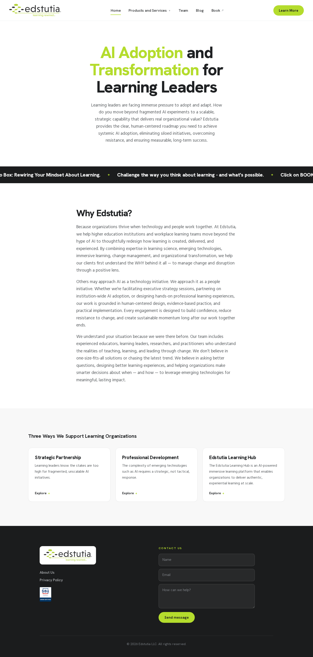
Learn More (288, 10)
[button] (69, 475)
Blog (199, 10)
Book (217, 10)
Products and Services (149, 10)
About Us (47, 572)
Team (183, 10)
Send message (177, 617)
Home (116, 10)
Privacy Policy (51, 580)
